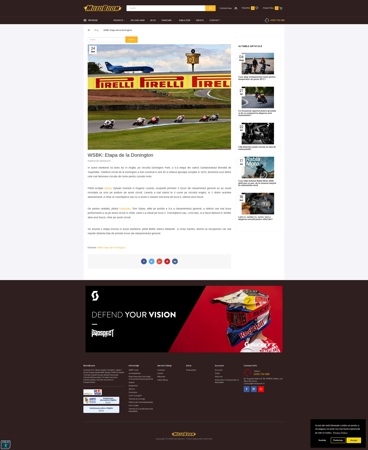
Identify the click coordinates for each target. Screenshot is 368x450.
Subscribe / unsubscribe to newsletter (227, 381)
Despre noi (133, 385)
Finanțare (133, 392)
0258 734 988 (277, 20)
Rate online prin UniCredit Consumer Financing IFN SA (141, 377)
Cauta (131, 39)
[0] (256, 8)
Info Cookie (133, 405)
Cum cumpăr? (135, 395)
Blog (96, 30)
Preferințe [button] (338, 440)
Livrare (160, 373)
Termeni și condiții (137, 399)
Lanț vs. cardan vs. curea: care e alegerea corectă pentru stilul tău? (255, 218)
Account (218, 370)
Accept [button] (353, 440)
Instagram (254, 389)
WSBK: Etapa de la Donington (117, 30)
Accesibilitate (134, 373)
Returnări (161, 376)
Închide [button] (322, 440)
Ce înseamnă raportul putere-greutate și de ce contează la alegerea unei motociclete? (257, 113)
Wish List (218, 376)
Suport (131, 382)
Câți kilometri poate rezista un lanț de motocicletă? (257, 148)
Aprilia (107, 188)
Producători (191, 370)
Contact (161, 370)
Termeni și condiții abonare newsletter (141, 410)
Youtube (261, 389)
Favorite (246, 7)
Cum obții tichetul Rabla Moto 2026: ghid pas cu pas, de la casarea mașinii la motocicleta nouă (257, 183)
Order (217, 373)
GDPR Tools (133, 370)
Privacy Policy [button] (340, 433)
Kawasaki (124, 208)
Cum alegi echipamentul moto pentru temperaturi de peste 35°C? (256, 78)
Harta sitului (162, 380)
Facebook (247, 389)
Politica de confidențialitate (141, 402)
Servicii (132, 389)
